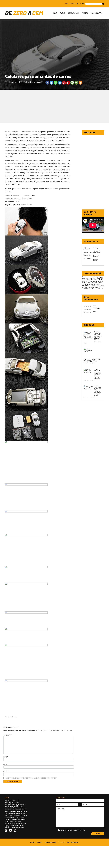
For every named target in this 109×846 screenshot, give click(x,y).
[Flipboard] (68, 83)
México (99, 286)
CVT (94, 280)
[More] (80, 83)
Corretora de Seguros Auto (96, 251)
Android (89, 277)
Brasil (99, 278)
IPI (89, 286)
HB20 (97, 284)
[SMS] (72, 83)
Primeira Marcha (95, 260)
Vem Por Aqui (96, 308)
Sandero (98, 287)
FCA (95, 283)
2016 (83, 277)
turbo (94, 288)
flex (99, 283)
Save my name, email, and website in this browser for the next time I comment (31, 778)
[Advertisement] (54, 106)
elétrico (90, 281)
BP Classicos (87, 258)
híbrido (85, 285)
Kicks (93, 286)
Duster (101, 280)
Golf (94, 284)
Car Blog (95, 248)
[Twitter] (51, 83)
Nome (5, 757)
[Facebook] (47, 83)
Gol (92, 284)
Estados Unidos (98, 281)
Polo (88, 287)
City (83, 280)
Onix (102, 286)
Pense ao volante (95, 255)
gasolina (86, 284)
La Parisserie (87, 306)
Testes (85, 13)
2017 (85, 277)
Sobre (66, 4)
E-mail (5, 764)
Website (5, 771)
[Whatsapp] (55, 83)
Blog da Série (87, 255)
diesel (97, 280)
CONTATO (72, 4)
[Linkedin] (60, 83)
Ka (91, 286)
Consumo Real (73, 13)
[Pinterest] (64, 83)
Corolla (90, 280)
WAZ (94, 311)
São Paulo (89, 288)
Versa (101, 288)
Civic (85, 280)
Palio (83, 287)
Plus (86, 287)
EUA (92, 283)
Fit (97, 283)
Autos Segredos (88, 252)
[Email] (76, 83)
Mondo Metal (87, 309)
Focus (102, 283)
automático (91, 278)
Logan (96, 286)
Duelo (62, 13)
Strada (84, 288)
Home (55, 13)
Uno (98, 288)
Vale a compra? (96, 13)
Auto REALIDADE (87, 248)
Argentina (84, 278)
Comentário (7, 735)
